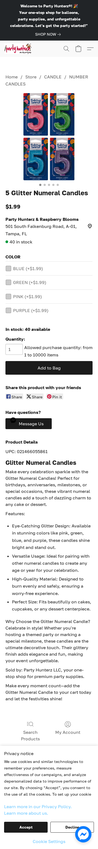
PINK (27, 296)
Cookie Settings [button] (49, 841)
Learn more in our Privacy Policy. (38, 806)
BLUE (28, 268)
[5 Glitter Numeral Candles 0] (49, 136)
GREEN (29, 282)
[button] (18, 49)
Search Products (30, 735)
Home (11, 77)
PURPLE (30, 310)
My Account (67, 732)
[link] (49, 34)
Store (30, 77)
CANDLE (53, 77)
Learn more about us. (26, 813)
